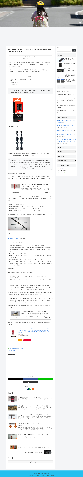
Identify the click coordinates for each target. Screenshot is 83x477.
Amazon (20, 339)
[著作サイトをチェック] (28, 389)
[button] (30, 382)
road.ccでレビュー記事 (13, 238)
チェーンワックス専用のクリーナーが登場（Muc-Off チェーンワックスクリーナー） (66, 100)
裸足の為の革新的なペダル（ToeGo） (65, 130)
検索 (58, 47)
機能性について (14, 82)
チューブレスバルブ (12, 354)
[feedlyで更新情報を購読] (30, 389)
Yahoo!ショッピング (26, 339)
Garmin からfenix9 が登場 (63, 91)
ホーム (35, 473)
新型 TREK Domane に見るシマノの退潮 (66, 111)
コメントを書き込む (30, 462)
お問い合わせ (46, 473)
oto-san (60, 122)
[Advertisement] (41, 36)
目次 (29, 76)
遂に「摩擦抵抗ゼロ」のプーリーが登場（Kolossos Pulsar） (66, 106)
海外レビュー (14, 84)
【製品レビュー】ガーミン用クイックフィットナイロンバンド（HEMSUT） (66, 95)
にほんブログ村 (11, 350)
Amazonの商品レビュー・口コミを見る (26, 336)
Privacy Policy (40, 473)
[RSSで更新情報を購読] (33, 389)
